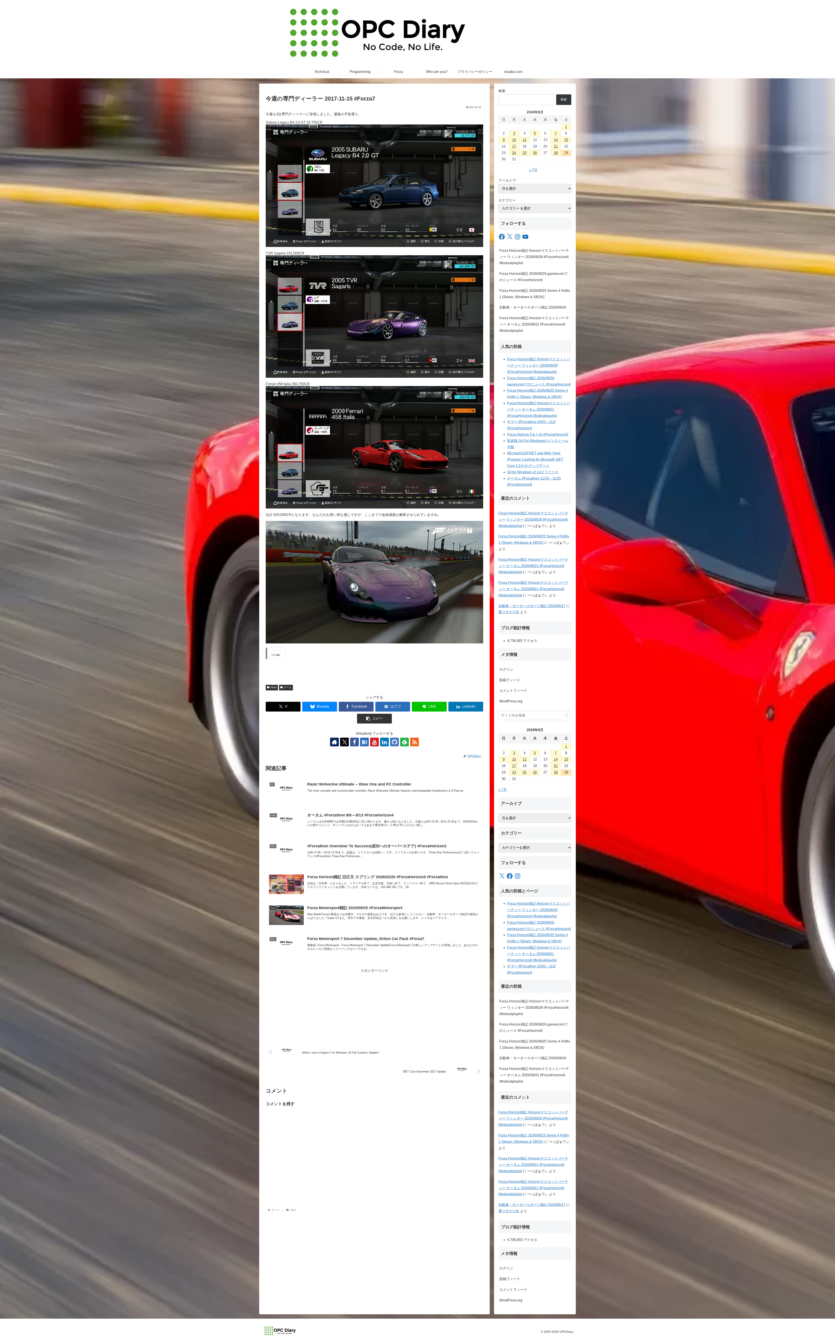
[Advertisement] (374, 1004)
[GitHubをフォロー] (394, 742)
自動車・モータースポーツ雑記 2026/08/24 (532, 307)
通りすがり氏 (508, 612)
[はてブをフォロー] (364, 742)
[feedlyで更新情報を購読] (404, 742)
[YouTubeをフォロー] (374, 742)
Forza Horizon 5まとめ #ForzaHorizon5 (537, 434)
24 (514, 153)
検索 (501, 91)
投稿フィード (509, 680)
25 (524, 153)
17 (514, 146)
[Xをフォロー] (344, 742)
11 (524, 140)
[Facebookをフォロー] (354, 742)
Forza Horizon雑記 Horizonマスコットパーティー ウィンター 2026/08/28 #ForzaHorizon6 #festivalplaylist (534, 257)
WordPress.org (510, 701)
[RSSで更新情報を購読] (414, 742)
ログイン (506, 669)
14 (556, 140)
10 (514, 140)
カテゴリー (507, 200)
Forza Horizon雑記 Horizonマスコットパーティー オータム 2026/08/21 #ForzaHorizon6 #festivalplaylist (534, 324)
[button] (374, 719)
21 (556, 146)
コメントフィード (513, 690)
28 (556, 153)
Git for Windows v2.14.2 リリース (532, 472)
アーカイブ (507, 180)
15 (566, 140)
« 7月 (533, 170)
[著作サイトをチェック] (334, 742)
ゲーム (288, 687)
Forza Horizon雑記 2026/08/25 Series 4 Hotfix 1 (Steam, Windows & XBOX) (534, 294)
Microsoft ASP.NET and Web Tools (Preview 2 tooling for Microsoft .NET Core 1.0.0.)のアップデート (535, 459)
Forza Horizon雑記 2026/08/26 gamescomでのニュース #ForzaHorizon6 (533, 277)
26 (535, 153)
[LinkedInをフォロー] (384, 742)
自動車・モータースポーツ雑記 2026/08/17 (531, 606)
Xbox (274, 687)
